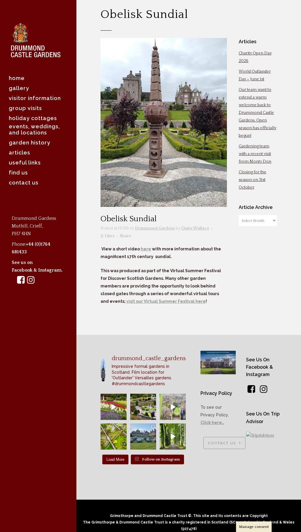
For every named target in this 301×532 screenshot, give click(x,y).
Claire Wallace (195, 228)
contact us (222, 442)
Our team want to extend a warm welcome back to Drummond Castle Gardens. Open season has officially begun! (257, 112)
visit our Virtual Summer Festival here (166, 301)
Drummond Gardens (155, 228)
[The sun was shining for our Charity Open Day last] (143, 436)
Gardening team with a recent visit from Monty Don (255, 154)
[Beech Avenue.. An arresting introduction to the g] (173, 436)
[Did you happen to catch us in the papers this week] (114, 436)
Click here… (212, 422)
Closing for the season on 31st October (252, 180)
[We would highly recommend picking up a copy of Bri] (173, 407)
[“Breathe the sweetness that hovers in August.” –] (114, 407)
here (146, 249)
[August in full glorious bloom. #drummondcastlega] (143, 407)
